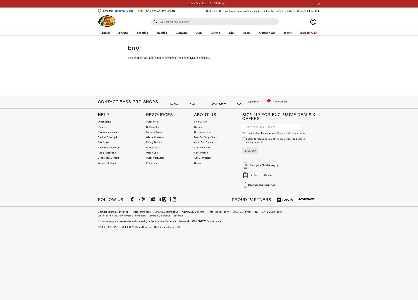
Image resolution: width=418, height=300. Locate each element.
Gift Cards (290, 11)
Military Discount (154, 142)
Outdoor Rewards (155, 157)
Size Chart (103, 142)
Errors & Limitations (160, 215)
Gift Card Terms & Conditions (113, 211)
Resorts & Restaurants (248, 11)
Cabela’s (198, 163)
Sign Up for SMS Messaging (264, 165)
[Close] (319, 3)
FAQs (240, 104)
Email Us (194, 104)
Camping (181, 32)
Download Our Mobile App (261, 185)
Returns (102, 127)
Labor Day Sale (206, 3)
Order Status (104, 121)
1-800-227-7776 (217, 104)
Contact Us (283, 133)
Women (215, 32)
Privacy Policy (298, 133)
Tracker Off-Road (107, 163)
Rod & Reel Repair (107, 152)
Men (199, 32)
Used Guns (152, 152)
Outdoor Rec (267, 32)
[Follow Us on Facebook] (131, 199)
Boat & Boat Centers (108, 157)
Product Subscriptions (109, 137)
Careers (198, 127)
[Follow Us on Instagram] (173, 199)
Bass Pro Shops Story (205, 137)
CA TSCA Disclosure (272, 211)
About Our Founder (204, 142)
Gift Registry (152, 127)
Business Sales (154, 132)
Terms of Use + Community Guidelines (180, 211)
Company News (202, 132)
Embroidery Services (108, 147)
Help (317, 11)
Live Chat (174, 104)
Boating (123, 32)
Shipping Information (108, 132)
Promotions (152, 163)
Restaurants (152, 147)
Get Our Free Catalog (260, 175)
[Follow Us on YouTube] (152, 199)
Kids (232, 32)
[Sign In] (314, 22)
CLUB (280, 11)
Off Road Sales (227, 11)
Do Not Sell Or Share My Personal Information (122, 215)
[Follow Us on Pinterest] (162, 199)
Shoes (246, 32)
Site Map (178, 215)
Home (288, 32)
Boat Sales (211, 11)
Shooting (142, 32)
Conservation (201, 152)
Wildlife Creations (155, 137)
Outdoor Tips (268, 11)
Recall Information (141, 211)
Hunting (162, 32)
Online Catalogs (305, 11)
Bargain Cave (309, 32)
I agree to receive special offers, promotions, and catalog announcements (275, 140)
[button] (156, 21)
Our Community (202, 147)
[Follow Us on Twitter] (141, 199)
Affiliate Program (202, 157)
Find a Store (200, 121)
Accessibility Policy (219, 211)
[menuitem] (105, 33)
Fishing (105, 32)
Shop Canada (280, 101)
